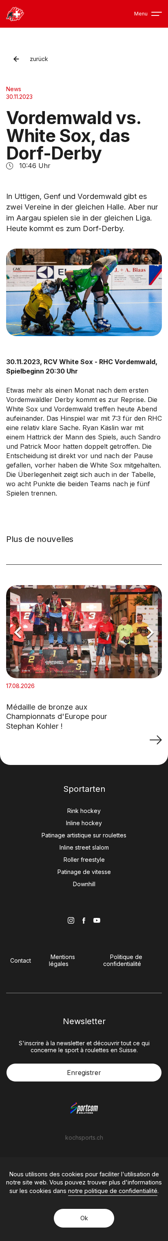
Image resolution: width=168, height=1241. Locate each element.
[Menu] (156, 14)
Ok (84, 1218)
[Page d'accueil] (15, 14)
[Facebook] (83, 920)
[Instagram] (71, 920)
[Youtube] (96, 920)
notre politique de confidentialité (112, 1190)
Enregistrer (84, 1072)
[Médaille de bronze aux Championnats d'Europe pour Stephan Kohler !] (156, 740)
